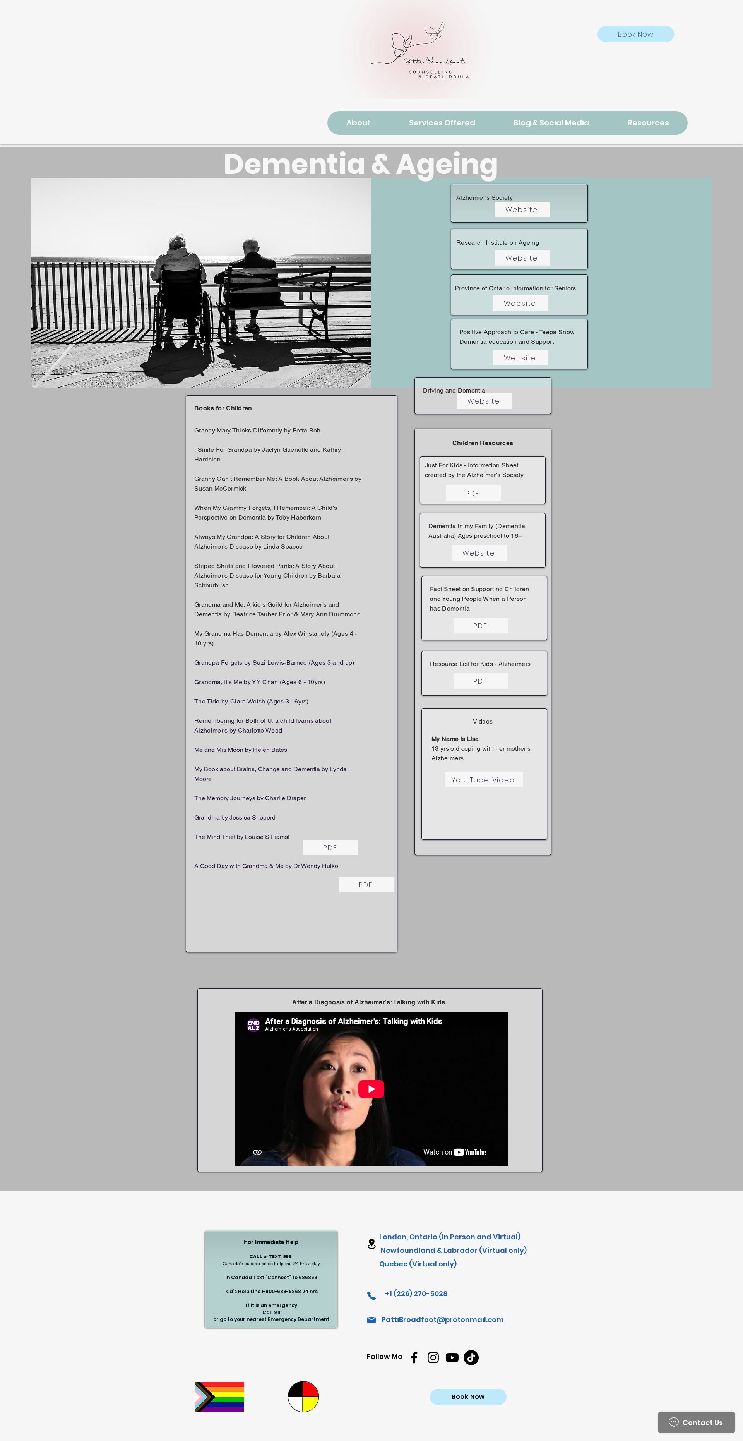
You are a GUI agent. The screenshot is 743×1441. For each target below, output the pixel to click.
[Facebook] (414, 1357)
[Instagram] (433, 1357)
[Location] (371, 1244)
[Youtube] (452, 1357)
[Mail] (371, 1320)
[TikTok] (471, 1357)
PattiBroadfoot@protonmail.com (443, 1319)
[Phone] (371, 1296)
